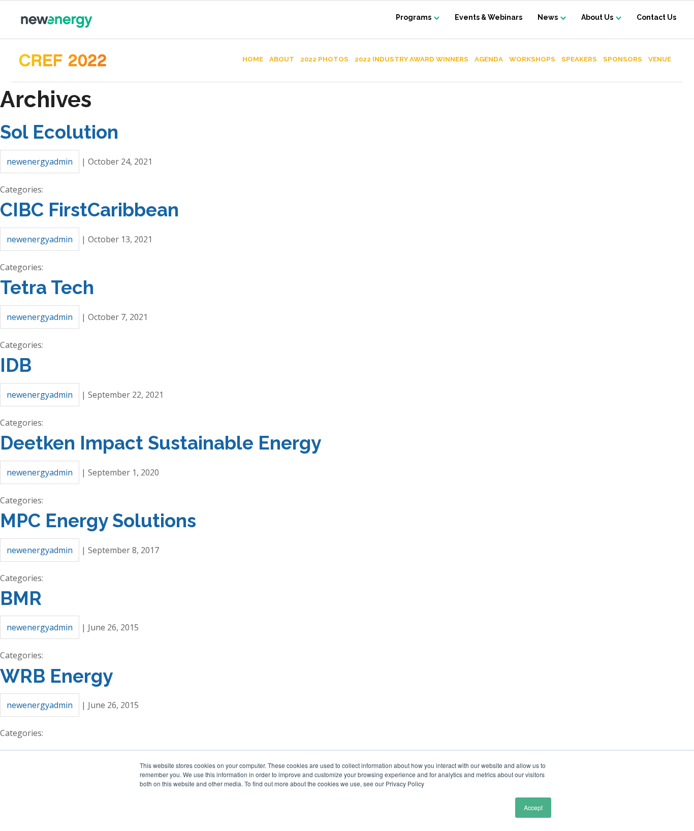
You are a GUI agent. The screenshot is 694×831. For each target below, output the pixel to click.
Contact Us (656, 17)
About (281, 59)
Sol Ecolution (59, 132)
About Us (597, 17)
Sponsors (622, 59)
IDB (15, 365)
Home (252, 59)
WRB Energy (56, 676)
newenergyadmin (40, 161)
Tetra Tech (47, 287)
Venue (659, 59)
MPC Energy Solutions (98, 520)
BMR (21, 598)
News (548, 17)
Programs (413, 17)
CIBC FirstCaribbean (89, 210)
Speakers (579, 59)
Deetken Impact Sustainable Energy (160, 443)
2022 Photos (324, 59)
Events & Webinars (488, 17)
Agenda (489, 59)
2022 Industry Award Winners (411, 59)
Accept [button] (533, 807)
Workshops (532, 59)
